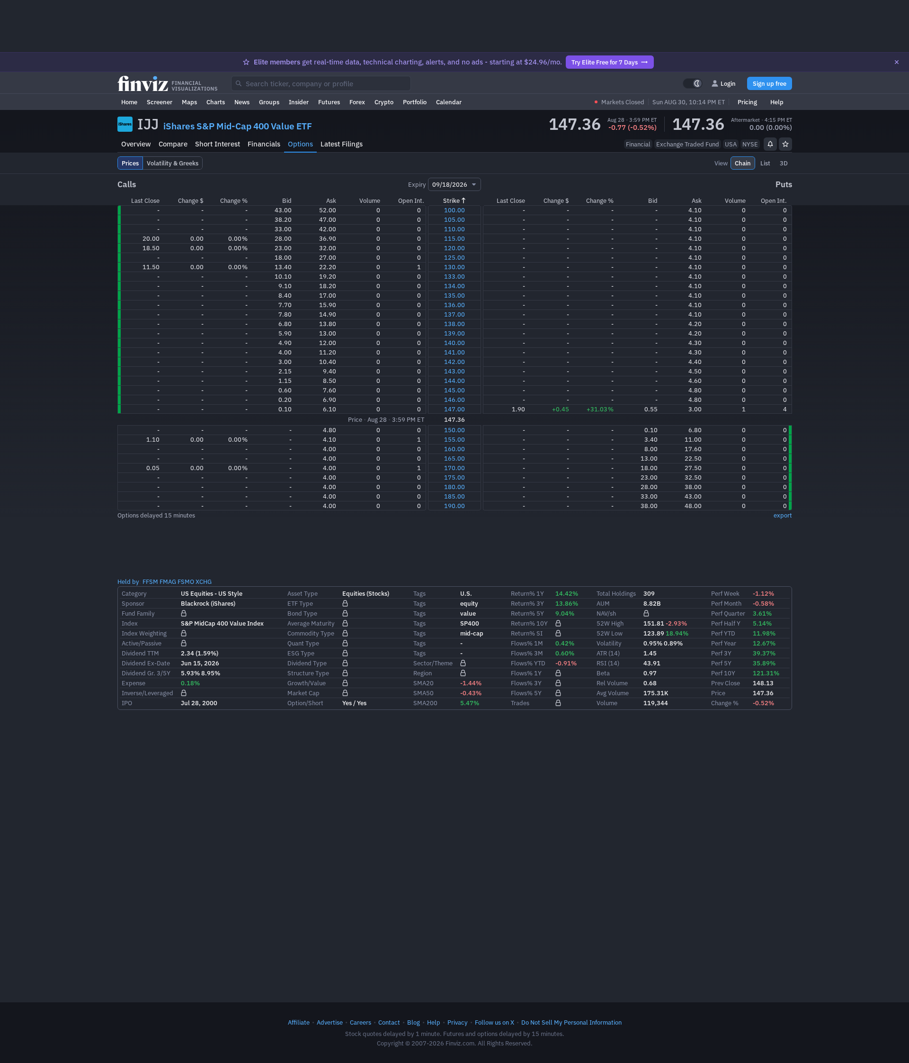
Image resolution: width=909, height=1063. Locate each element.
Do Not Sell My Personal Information (571, 1022)
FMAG (168, 581)
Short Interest (217, 143)
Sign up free (769, 83)
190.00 (454, 505)
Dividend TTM (140, 653)
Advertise (330, 1022)
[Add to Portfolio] (785, 144)
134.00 (454, 286)
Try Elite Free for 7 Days (604, 62)
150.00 (454, 430)
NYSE (750, 144)
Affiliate (299, 1022)
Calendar (449, 102)
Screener (159, 102)
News (242, 102)
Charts (215, 102)
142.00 (454, 361)
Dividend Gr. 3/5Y (146, 673)
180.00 (454, 487)
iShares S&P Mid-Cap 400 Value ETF (237, 126)
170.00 (454, 468)
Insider (299, 102)
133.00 (454, 276)
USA (731, 144)
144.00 (454, 380)
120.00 (454, 248)
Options (300, 143)
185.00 (454, 496)
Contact (389, 1022)
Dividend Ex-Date (146, 663)
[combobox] (321, 83)
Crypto (383, 102)
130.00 (454, 267)
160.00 (454, 449)
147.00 (454, 409)
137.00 (454, 314)
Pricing (747, 102)
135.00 (454, 295)
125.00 (454, 257)
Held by (128, 581)
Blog (413, 1022)
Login (728, 83)
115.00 (454, 238)
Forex (357, 102)
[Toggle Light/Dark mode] (693, 83)
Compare (173, 143)
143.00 (454, 371)
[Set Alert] (770, 144)
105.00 (454, 219)
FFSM (150, 581)
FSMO (186, 581)
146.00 (454, 399)
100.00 (454, 210)
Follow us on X (494, 1022)
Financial (638, 144)
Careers (360, 1022)
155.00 (454, 439)
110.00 (454, 229)
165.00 (454, 458)
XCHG (204, 581)
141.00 (454, 352)
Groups (269, 102)
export (783, 515)
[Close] (896, 62)
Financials (264, 143)
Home (129, 102)
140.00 (454, 342)
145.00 (454, 390)
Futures (329, 102)
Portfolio (415, 102)
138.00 (454, 323)
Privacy (457, 1022)
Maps (189, 102)
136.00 (454, 305)
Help (777, 102)
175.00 (454, 477)
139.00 (454, 333)
